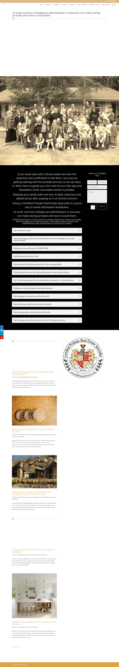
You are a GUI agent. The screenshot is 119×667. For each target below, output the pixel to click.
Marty (15, 377)
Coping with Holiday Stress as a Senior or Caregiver (33, 550)
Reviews (114, 4)
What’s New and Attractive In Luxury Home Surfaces (34, 623)
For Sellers (56, 4)
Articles (28, 377)
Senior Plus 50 (35, 555)
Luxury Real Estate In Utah (47, 497)
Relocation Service (94, 4)
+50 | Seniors (106, 4)
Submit (102, 206)
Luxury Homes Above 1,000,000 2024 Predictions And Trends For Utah (31, 493)
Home (41, 4)
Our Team (64, 4)
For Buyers (48, 4)
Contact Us (72, 4)
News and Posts (82, 4)
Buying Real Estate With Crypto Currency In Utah (33, 430)
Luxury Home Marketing (37, 434)
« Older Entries (16, 646)
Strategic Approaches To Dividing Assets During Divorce (33, 373)
